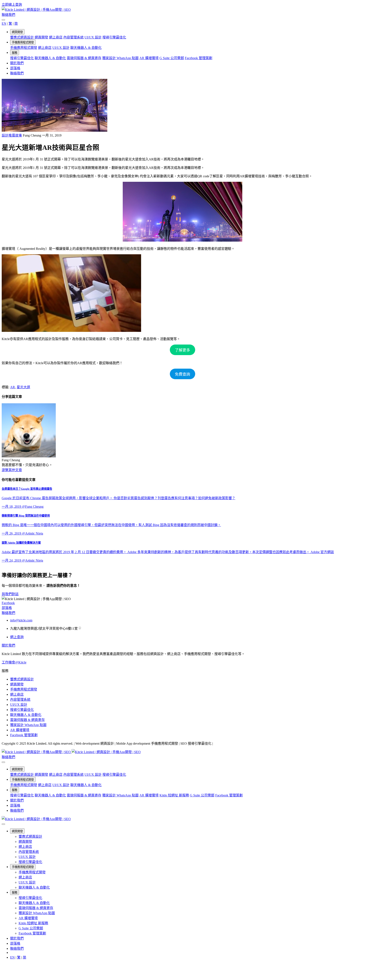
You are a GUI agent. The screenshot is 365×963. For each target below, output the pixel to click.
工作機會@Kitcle (14, 662)
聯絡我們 (8, 14)
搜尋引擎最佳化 (114, 37)
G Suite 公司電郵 (171, 58)
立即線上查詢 (12, 4)
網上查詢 (17, 637)
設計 (5, 135)
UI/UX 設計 (93, 37)
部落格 (15, 68)
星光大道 (23, 387)
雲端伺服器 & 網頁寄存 (84, 58)
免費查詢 (182, 374)
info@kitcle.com (21, 620)
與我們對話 (10, 594)
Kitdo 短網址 (174, 795)
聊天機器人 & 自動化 (86, 47)
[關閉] (3, 20)
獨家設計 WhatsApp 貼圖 (120, 58)
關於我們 (17, 63)
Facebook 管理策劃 (198, 58)
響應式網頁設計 (22, 37)
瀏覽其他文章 (12, 470)
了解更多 (182, 350)
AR (12, 387)
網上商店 (56, 37)
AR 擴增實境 (149, 58)
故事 (18, 135)
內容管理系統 (73, 37)
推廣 (11, 135)
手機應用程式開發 (23, 42)
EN (4, 23)
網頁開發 (17, 32)
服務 (14, 52)
